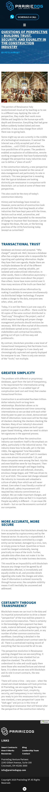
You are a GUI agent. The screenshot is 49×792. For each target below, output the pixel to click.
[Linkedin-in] (24, 789)
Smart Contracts (9, 747)
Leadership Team (30, 750)
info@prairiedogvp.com (13, 770)
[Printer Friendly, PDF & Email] (44, 722)
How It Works (7, 750)
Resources (6, 753)
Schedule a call (27, 17)
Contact (26, 753)
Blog (24, 747)
